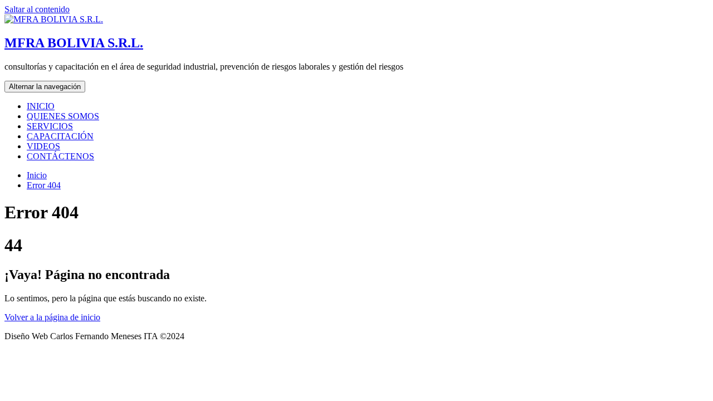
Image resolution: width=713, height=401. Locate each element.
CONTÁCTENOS (60, 156)
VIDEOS (43, 146)
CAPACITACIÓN (60, 136)
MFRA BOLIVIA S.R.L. (73, 43)
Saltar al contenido (37, 9)
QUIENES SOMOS (63, 116)
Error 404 (44, 185)
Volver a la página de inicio (52, 317)
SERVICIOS (50, 126)
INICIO (41, 106)
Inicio (37, 175)
